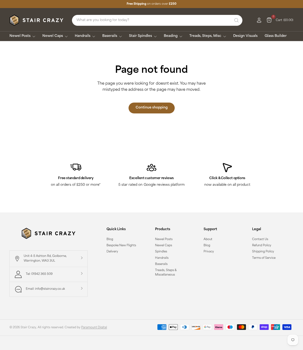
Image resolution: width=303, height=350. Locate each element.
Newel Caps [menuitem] (52, 36)
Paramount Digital (94, 327)
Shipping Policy (263, 251)
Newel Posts (164, 239)
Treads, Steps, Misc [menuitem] (205, 36)
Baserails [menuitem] (109, 36)
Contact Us (260, 239)
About (208, 239)
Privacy (209, 251)
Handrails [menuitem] (82, 36)
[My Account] (258, 20)
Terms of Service (264, 258)
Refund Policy (261, 245)
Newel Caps (163, 245)
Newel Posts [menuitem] (20, 36)
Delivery (112, 251)
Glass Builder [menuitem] (276, 36)
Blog (110, 239)
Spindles (161, 251)
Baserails (161, 264)
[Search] (236, 20)
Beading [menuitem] (171, 36)
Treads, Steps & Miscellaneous (166, 272)
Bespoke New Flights (121, 245)
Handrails (162, 258)
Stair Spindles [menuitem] (140, 36)
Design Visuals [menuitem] (245, 36)
